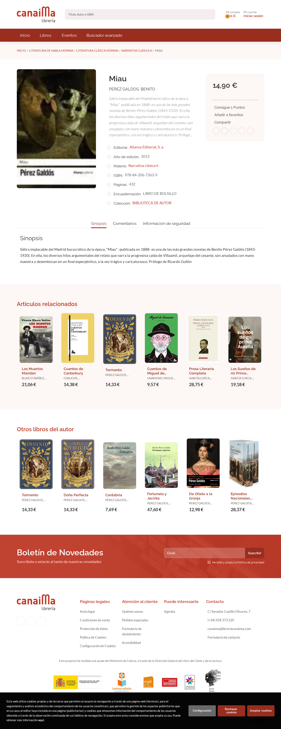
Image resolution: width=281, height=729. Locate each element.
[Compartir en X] (224, 131)
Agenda (169, 611)
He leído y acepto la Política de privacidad (238, 562)
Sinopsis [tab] (98, 223)
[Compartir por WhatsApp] (233, 131)
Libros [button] (45, 35)
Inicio (21, 50)
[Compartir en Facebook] (216, 131)
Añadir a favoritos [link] (228, 115)
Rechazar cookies (231, 710)
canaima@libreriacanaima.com (229, 629)
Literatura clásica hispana (97, 50)
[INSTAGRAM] (31, 621)
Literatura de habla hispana (51, 50)
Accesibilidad (131, 643)
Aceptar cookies (261, 710)
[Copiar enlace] (250, 131)
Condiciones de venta (95, 620)
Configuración (202, 710)
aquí (41, 720)
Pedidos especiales (135, 620)
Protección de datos (94, 629)
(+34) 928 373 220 (221, 620)
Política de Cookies (93, 637)
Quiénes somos (132, 611)
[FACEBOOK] (21, 621)
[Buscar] (209, 14)
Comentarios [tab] (124, 223)
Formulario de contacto (224, 637)
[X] (41, 621)
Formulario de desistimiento (132, 631)
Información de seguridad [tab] (166, 223)
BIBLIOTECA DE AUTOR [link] (151, 203)
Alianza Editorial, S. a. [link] (147, 147)
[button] (233, 14)
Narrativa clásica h (136, 50)
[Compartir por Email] (241, 131)
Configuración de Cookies (98, 646)
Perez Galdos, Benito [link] (132, 89)
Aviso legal (87, 611)
